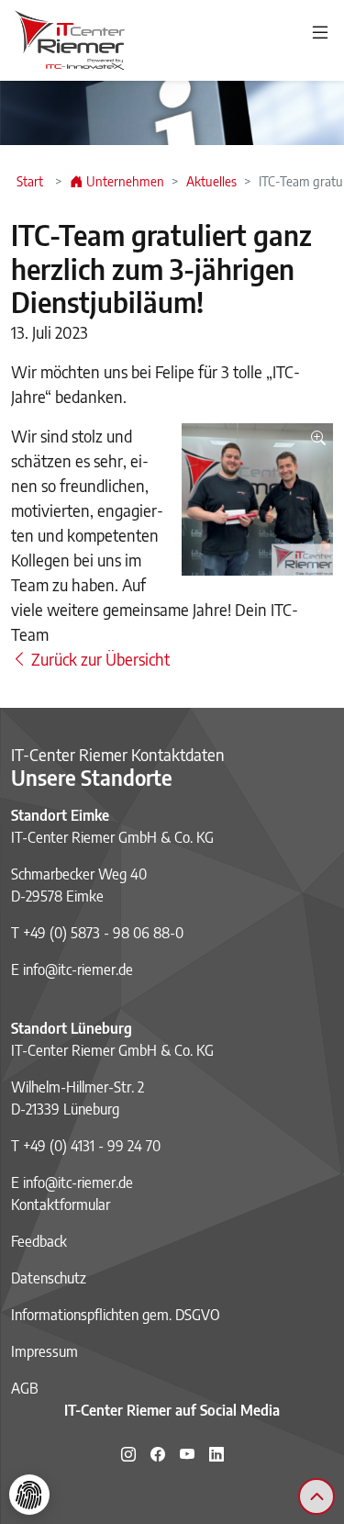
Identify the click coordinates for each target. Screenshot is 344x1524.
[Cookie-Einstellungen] (29, 1494)
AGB (25, 1388)
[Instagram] (128, 1454)
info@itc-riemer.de (78, 969)
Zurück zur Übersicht (99, 658)
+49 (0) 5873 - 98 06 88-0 (103, 933)
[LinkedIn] (216, 1454)
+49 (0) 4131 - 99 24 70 (92, 1146)
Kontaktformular (60, 1204)
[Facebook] (157, 1454)
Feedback (39, 1241)
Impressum (44, 1351)
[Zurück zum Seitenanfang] (316, 1496)
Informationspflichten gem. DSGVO (115, 1314)
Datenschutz (48, 1278)
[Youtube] (187, 1454)
